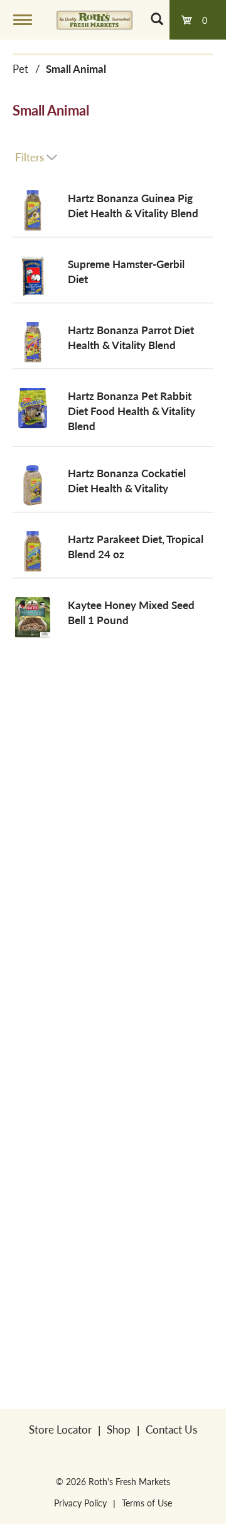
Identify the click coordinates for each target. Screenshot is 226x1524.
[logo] (94, 19)
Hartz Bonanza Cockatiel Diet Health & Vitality (127, 480)
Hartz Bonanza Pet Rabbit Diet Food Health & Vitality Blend (131, 410)
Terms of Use (147, 1502)
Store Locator (60, 1429)
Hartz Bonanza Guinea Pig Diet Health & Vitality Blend (133, 205)
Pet (20, 68)
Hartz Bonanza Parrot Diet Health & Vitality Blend (131, 337)
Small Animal (76, 68)
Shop (119, 1429)
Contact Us (171, 1429)
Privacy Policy (80, 1502)
